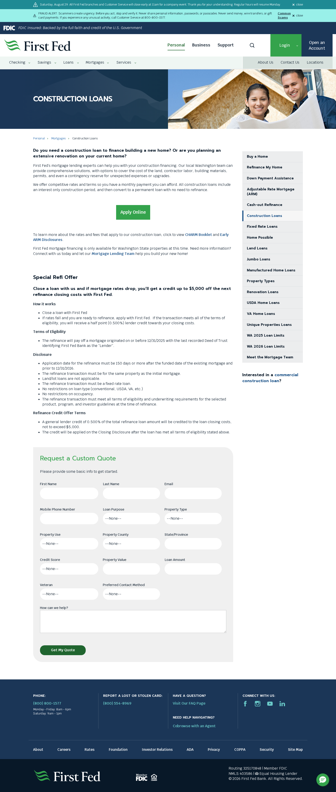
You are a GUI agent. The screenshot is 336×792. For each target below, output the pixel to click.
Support (226, 45)
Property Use (50, 534)
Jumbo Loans (258, 259)
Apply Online (133, 212)
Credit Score (50, 559)
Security (267, 749)
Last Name (111, 484)
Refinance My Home (264, 167)
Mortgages (58, 138)
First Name (48, 484)
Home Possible (260, 237)
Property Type (176, 509)
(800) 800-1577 (47, 703)
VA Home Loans (261, 313)
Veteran (46, 585)
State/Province (176, 534)
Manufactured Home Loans (271, 270)
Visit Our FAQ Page (189, 703)
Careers (63, 749)
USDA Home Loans (263, 302)
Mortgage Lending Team (113, 253)
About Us (265, 62)
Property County (115, 534)
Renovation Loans (262, 292)
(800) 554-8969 (117, 703)
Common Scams (284, 15)
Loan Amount (175, 559)
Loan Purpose (113, 509)
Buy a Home (257, 156)
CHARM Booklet (198, 234)
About (38, 749)
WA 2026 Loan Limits (266, 346)
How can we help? (54, 607)
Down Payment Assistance (270, 178)
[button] (285, 45)
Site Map (295, 749)
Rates (89, 749)
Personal (176, 45)
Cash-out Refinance (264, 204)
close (299, 4)
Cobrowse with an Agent (194, 726)
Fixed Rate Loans (262, 226)
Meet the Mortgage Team (270, 357)
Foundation (118, 749)
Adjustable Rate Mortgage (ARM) (270, 192)
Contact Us (290, 62)
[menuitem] (17, 62)
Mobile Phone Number (57, 509)
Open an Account (317, 45)
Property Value (114, 559)
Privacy (214, 749)
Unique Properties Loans (269, 324)
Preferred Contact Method (124, 585)
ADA (190, 749)
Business (201, 45)
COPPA (239, 749)
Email (169, 484)
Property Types (261, 281)
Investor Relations (157, 749)
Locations (315, 62)
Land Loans (257, 248)
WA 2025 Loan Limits (265, 335)
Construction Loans (264, 215)
